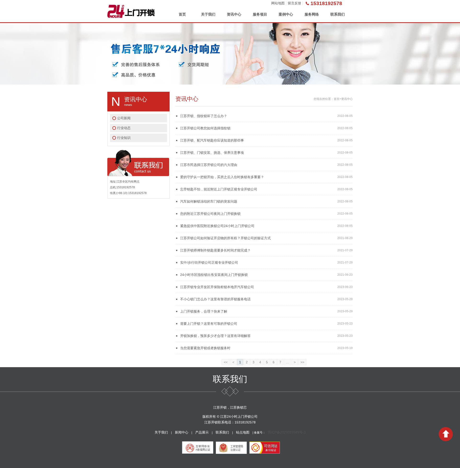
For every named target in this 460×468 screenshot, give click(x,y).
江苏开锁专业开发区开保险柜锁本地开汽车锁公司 (217, 287)
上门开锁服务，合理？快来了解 (203, 311)
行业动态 (124, 128)
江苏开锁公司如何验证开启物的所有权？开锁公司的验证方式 (225, 238)
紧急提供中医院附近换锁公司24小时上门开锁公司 (217, 226)
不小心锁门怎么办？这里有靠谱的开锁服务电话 (215, 299)
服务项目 (260, 14)
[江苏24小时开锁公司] (131, 11)
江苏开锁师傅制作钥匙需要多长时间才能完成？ (215, 250)
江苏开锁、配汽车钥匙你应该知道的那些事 (212, 140)
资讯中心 (234, 14)
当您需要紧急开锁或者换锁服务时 (205, 348)
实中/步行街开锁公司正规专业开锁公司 (209, 262)
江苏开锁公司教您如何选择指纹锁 (205, 128)
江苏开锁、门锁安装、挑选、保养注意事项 (212, 152)
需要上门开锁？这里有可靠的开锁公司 (208, 323)
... (287, 362)
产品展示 (202, 432)
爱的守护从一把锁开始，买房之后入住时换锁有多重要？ (222, 177)
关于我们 (208, 14)
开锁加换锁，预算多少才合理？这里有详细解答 (215, 336)
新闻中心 (181, 432)
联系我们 (337, 14)
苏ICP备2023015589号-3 (287, 432)
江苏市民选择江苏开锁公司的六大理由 (208, 165)
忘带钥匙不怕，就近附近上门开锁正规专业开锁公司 (218, 189)
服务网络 (312, 14)
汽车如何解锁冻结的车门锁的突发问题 (208, 201)
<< (226, 362)
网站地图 (278, 3)
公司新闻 (124, 118)
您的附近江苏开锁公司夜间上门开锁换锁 (210, 214)
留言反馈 (294, 3)
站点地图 (242, 432)
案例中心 (286, 14)
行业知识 (124, 138)
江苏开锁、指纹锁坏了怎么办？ (203, 116)
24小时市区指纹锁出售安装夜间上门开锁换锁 (214, 275)
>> (302, 362)
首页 (182, 14)
